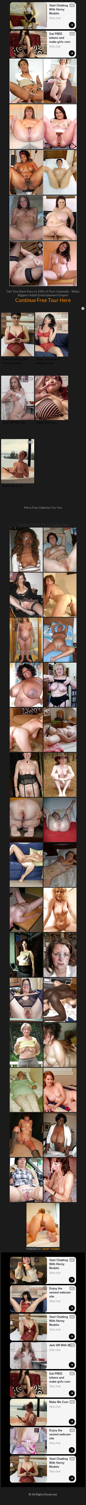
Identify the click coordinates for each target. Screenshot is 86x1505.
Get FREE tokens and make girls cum (59, 37)
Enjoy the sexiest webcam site (48, 361)
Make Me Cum (46, 422)
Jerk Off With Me (14, 422)
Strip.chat (54, 18)
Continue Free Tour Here (43, 300)
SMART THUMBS (51, 1249)
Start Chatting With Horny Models (59, 9)
